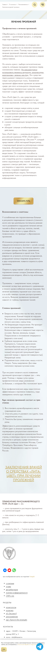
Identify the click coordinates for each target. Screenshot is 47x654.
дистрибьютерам (12, 589)
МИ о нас (10, 596)
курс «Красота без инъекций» (16, 620)
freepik (32, 576)
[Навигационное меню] (42, 4)
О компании (12, 4)
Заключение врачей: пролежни (10, 7)
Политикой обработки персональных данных (31, 644)
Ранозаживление (23, 4)
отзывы (8, 586)
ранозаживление (12, 617)
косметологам (11, 607)
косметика (9, 610)
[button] (35, 4)
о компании (10, 583)
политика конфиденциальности (16, 593)
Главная (4, 4)
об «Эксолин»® (11, 613)
